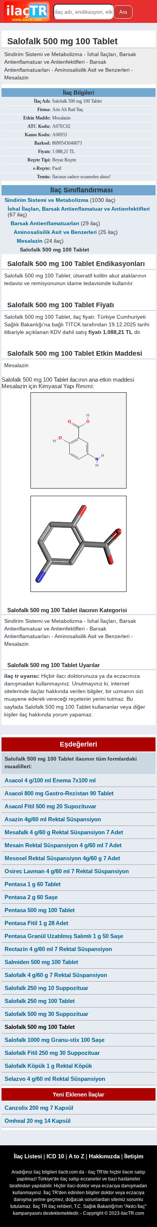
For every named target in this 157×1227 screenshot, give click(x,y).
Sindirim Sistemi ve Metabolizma (46, 200)
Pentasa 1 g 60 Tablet (33, 884)
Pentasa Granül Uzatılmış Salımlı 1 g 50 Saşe (64, 936)
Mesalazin (30, 241)
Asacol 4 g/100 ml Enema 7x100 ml (50, 780)
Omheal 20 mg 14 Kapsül (37, 1120)
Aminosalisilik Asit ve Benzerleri (56, 232)
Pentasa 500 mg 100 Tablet (40, 910)
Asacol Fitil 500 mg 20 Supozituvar (50, 806)
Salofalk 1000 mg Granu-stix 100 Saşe (54, 1040)
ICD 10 (55, 1156)
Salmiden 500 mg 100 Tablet (41, 962)
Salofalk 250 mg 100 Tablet (40, 1001)
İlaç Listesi (28, 1156)
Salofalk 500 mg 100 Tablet (40, 1027)
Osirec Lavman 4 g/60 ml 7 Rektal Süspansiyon (67, 871)
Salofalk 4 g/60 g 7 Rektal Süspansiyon (56, 975)
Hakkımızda (104, 1156)
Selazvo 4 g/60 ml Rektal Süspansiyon (55, 1078)
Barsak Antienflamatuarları (45, 223)
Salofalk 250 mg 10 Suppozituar (46, 988)
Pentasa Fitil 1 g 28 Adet (36, 923)
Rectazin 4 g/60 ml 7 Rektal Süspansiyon (58, 949)
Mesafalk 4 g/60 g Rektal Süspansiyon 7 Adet (64, 832)
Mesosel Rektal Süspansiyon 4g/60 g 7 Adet (62, 858)
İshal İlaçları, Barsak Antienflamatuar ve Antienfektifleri (79, 209)
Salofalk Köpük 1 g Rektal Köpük (48, 1066)
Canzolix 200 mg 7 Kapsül (39, 1107)
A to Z (76, 1156)
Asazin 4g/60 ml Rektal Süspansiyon (53, 819)
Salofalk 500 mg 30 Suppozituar (46, 1014)
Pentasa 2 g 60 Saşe (31, 897)
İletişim (133, 1156)
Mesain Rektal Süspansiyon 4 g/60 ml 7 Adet (63, 845)
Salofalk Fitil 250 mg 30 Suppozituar (52, 1053)
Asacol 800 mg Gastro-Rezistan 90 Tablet (59, 793)
